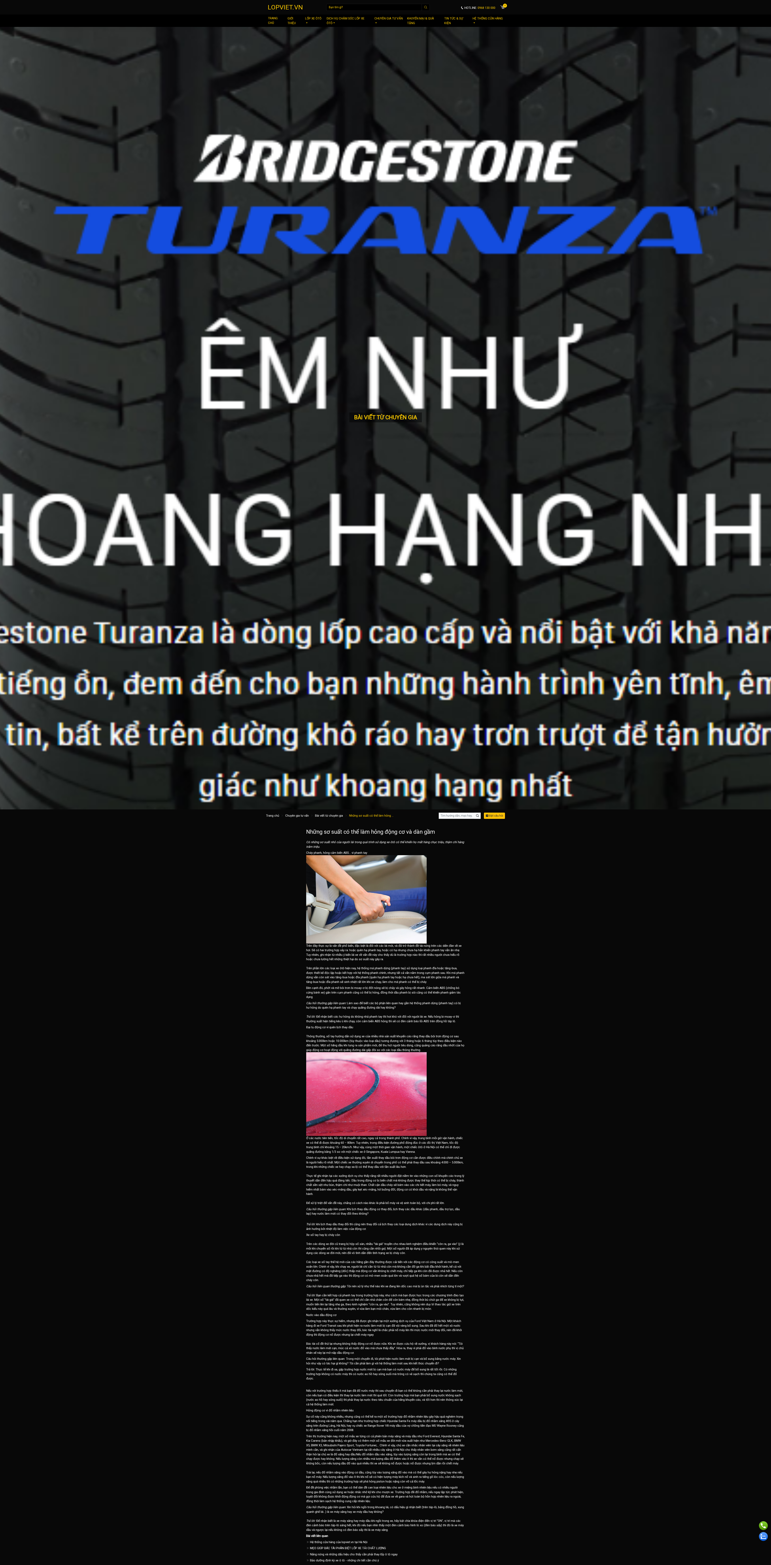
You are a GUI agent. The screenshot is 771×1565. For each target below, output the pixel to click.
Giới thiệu (292, 21)
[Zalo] (763, 1536)
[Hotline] (763, 1525)
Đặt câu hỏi (496, 815)
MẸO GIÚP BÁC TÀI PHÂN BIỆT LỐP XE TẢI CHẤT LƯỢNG (347, 1548)
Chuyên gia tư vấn (388, 18)
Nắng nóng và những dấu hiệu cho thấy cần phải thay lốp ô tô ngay (353, 1554)
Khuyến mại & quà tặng (420, 21)
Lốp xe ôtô (313, 18)
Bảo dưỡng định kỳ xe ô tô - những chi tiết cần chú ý (344, 1560)
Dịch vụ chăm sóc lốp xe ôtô (345, 21)
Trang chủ (273, 20)
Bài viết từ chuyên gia (329, 815)
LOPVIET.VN (285, 7)
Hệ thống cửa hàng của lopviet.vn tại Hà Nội (338, 1542)
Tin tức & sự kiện (453, 21)
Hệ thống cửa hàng (488, 18)
